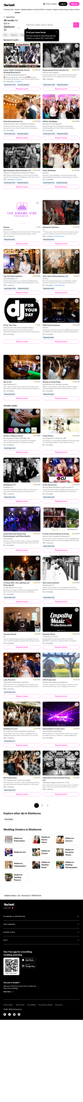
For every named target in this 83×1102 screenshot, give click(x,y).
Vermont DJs (10, 17)
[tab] (18, 66)
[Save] (38, 46)
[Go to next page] (47, 805)
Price (5, 35)
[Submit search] (76, 25)
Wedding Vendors (10, 895)
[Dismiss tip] (56, 32)
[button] (20, 40)
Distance (14, 35)
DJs (19, 895)
